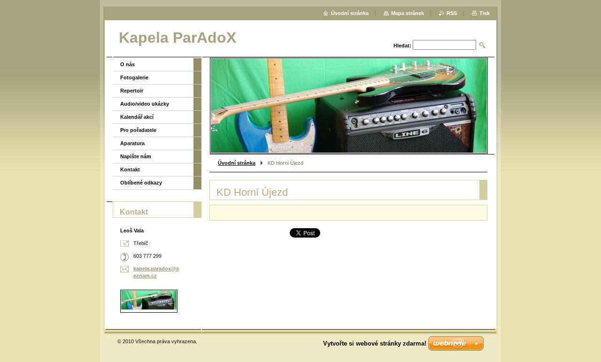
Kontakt (130, 169)
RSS (452, 13)
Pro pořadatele (138, 130)
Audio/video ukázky (144, 104)
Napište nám (135, 156)
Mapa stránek (407, 13)
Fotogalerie (134, 77)
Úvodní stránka (236, 163)
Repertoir (131, 90)
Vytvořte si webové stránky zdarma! (374, 343)
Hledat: (402, 45)
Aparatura (132, 143)
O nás (127, 64)
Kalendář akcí (137, 117)
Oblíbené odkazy (141, 182)
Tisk (484, 13)
